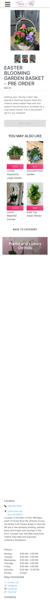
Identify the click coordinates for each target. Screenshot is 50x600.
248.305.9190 (14, 506)
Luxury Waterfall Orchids (12, 216)
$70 (35, 166)
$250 (15, 208)
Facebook (12, 588)
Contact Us (13, 582)
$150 (15, 166)
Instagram (12, 585)
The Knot (11, 592)
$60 (35, 208)
